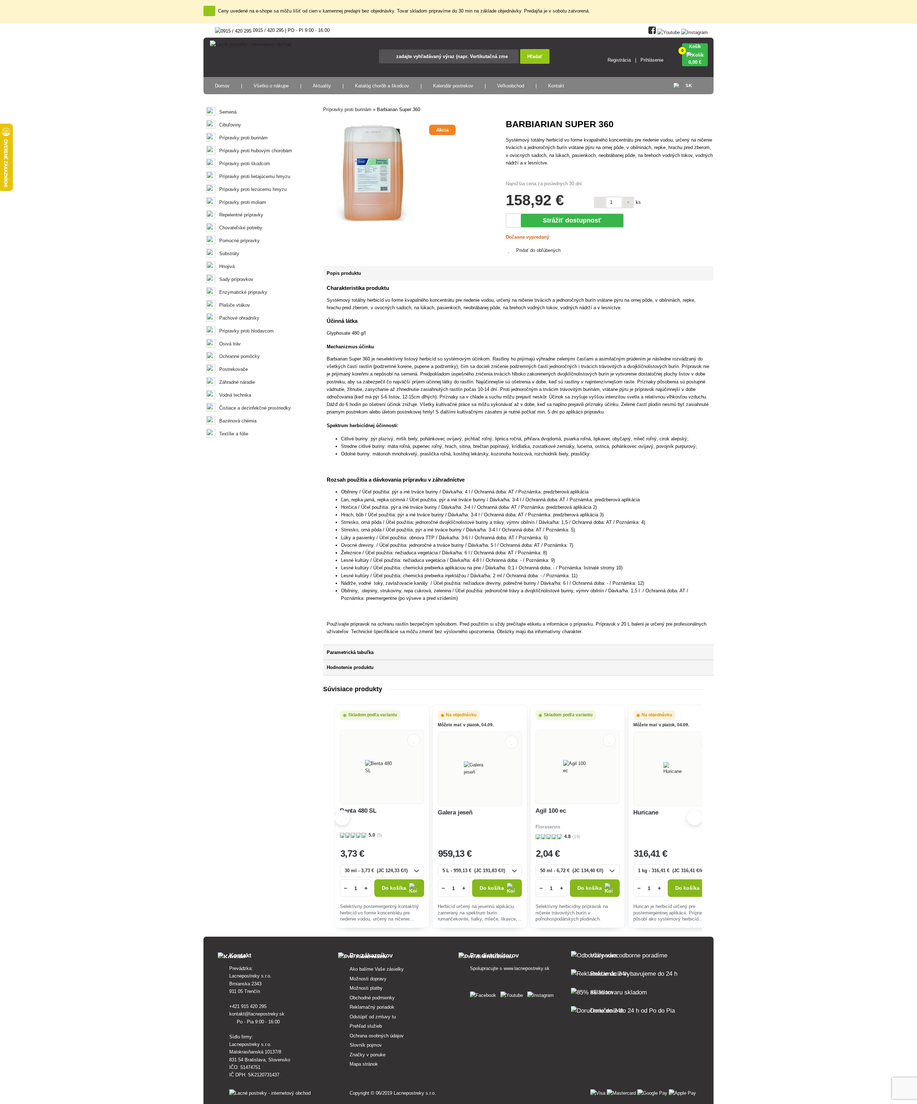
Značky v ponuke (367, 1054)
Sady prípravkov (236, 279)
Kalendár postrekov (453, 86)
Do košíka (394, 888)
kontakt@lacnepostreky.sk (257, 1014)
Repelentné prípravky (241, 215)
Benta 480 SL (358, 810)
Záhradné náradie (237, 382)
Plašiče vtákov (234, 305)
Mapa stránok (364, 1064)
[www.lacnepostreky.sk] (484, 994)
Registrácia (619, 60)
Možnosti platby (366, 988)
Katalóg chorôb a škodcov (382, 86)
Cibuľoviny (230, 125)
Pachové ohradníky (239, 318)
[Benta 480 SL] (382, 767)
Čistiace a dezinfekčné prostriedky (255, 408)
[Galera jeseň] (480, 768)
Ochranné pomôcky (239, 356)
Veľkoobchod (510, 86)
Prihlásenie (651, 60)
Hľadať (534, 56)
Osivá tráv (230, 344)
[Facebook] (652, 31)
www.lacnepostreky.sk (526, 968)
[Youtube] (668, 31)
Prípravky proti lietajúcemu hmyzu (254, 176)
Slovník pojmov (366, 1045)
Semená (227, 112)
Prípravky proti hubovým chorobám (255, 150)
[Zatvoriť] (209, 11)
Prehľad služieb (366, 1026)
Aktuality (322, 86)
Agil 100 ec (551, 810)
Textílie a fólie (233, 433)
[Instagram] (694, 31)
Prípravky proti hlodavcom (246, 331)
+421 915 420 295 (248, 1006)
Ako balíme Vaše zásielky (377, 969)
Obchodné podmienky (372, 997)
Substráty (229, 253)
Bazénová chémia (237, 421)
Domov (222, 86)
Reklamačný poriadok (372, 1007)
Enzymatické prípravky (243, 292)
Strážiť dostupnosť (572, 220)
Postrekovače (233, 369)
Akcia (442, 130)
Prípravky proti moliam (242, 202)
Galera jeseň (455, 812)
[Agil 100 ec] (577, 767)
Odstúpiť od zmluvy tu (373, 1016)
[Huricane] (675, 768)
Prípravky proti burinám (243, 137)
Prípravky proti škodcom (244, 163)
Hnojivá (227, 266)
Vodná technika (235, 395)
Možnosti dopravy (368, 978)
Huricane (645, 812)
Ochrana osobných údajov (377, 1035)
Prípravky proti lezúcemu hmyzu (253, 189)
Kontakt (556, 86)
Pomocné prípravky (239, 240)
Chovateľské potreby (240, 227)
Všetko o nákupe (271, 86)
